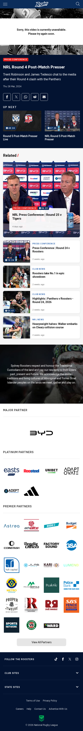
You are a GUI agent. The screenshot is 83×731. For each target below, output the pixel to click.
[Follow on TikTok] (56, 659)
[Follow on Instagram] (76, 659)
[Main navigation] (5, 4)
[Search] (78, 4)
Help (29, 708)
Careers (20, 708)
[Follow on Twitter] (69, 659)
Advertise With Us (58, 708)
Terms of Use (33, 700)
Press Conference (15, 59)
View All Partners (42, 642)
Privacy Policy (50, 700)
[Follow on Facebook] (62, 659)
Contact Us (40, 708)
